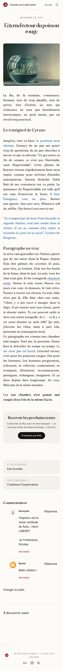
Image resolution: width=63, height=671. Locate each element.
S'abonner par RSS (31, 435)
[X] (38, 662)
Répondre (24, 552)
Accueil (48, 5)
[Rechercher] (57, 4)
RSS (25, 663)
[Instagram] (32, 662)
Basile (22, 563)
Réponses (50, 511)
